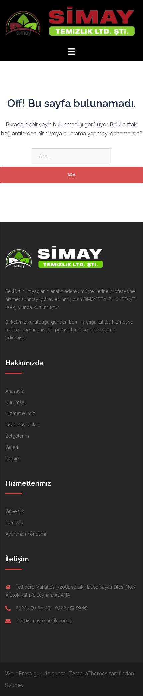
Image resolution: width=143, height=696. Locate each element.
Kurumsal (15, 402)
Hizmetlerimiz (20, 413)
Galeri (11, 447)
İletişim (12, 458)
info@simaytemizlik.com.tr (44, 620)
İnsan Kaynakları (22, 424)
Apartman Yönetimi (25, 534)
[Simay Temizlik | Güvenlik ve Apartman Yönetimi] (71, 23)
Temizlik (14, 522)
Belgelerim (17, 436)
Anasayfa (14, 391)
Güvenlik (14, 511)
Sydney (14, 685)
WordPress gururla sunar (35, 673)
